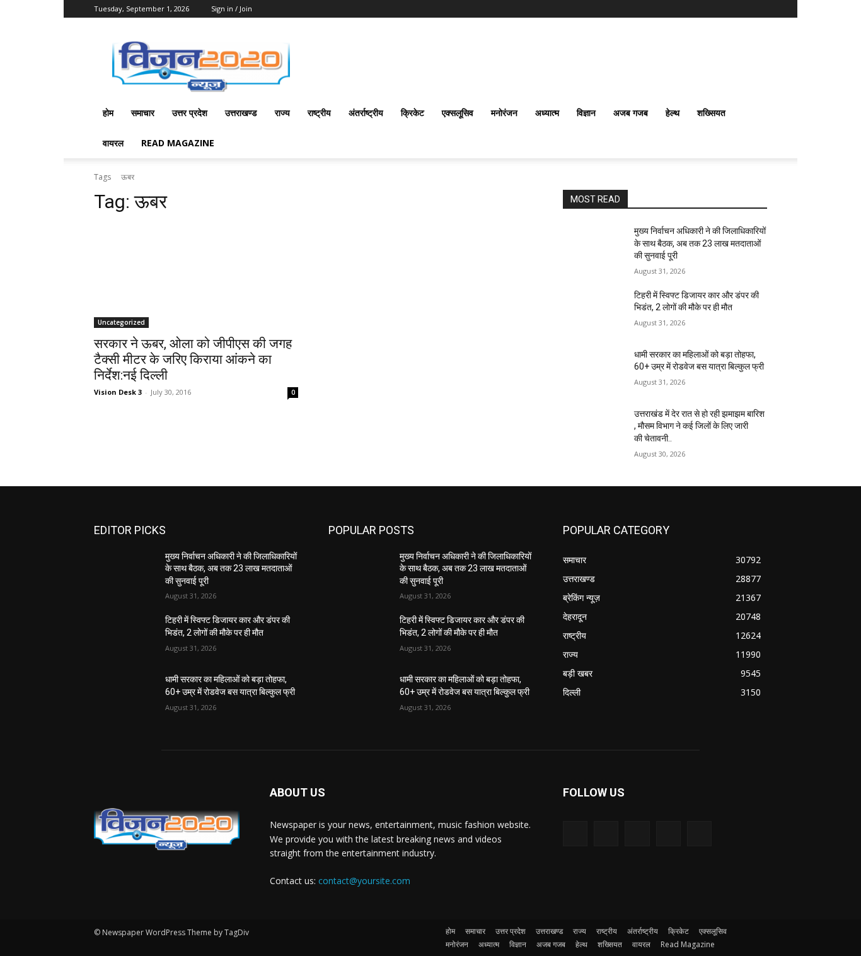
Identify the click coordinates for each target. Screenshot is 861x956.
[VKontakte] (699, 833)
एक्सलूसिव (457, 113)
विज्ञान (586, 113)
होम (108, 113)
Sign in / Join (231, 8)
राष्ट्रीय (319, 113)
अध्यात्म (547, 113)
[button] (752, 114)
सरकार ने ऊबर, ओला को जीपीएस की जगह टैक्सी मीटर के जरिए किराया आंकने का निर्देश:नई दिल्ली (193, 359)
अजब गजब (630, 113)
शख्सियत (711, 113)
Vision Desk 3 (118, 392)
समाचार (142, 113)
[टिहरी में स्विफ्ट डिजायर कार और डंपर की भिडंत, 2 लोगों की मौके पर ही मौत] (593, 310)
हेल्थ (672, 113)
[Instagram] (668, 833)
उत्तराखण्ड (241, 113)
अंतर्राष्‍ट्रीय (366, 113)
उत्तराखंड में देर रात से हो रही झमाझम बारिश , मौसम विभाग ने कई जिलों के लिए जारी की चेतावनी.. (699, 426)
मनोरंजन (504, 113)
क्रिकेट (412, 113)
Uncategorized (121, 322)
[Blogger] (575, 833)
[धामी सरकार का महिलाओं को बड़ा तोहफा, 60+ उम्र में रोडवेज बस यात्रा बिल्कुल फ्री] (593, 370)
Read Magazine (177, 143)
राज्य (282, 113)
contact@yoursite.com (364, 881)
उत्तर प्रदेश (189, 113)
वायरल (113, 143)
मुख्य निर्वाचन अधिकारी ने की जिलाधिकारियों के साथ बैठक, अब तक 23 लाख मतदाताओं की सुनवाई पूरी (700, 243)
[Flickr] (637, 833)
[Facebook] (606, 833)
